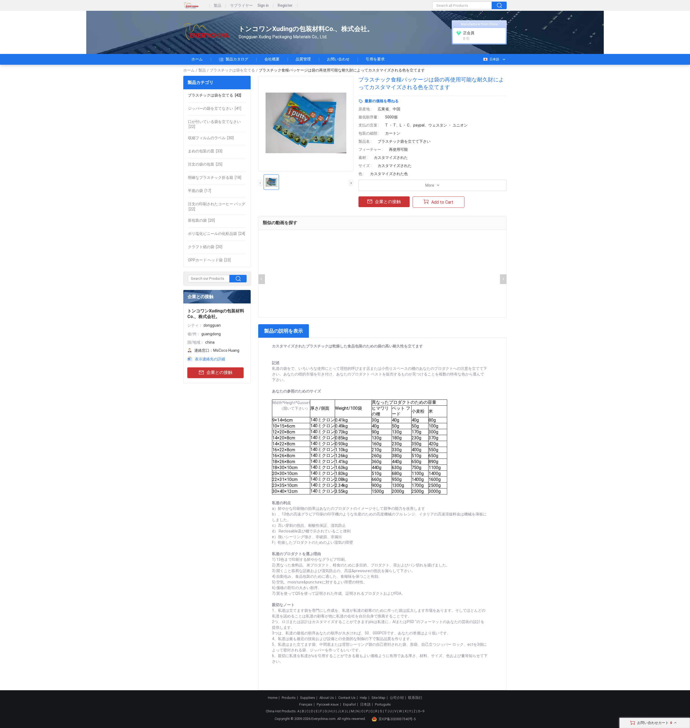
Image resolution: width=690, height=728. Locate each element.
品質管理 (303, 59)
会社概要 (272, 59)
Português (383, 704)
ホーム (197, 59)
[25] (205, 164)
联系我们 (415, 697)
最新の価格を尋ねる (382, 101)
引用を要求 (375, 59)
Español (349, 704)
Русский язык (328, 704)
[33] (205, 151)
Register (285, 5)
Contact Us (347, 697)
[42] (214, 95)
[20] (201, 220)
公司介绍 (397, 697)
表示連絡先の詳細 (210, 359)
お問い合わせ (338, 59)
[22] (214, 124)
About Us (326, 697)
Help (363, 697)
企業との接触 (219, 372)
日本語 (494, 59)
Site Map (378, 697)
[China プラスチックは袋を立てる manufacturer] (206, 32)
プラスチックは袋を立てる (232, 70)
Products (289, 697)
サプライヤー (241, 5)
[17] (199, 191)
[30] (211, 138)
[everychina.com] (196, 5)
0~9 (421, 711)
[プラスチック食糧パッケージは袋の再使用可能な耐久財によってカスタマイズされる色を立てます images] (305, 124)
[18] (214, 177)
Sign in (263, 5)
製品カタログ (237, 59)
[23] (209, 260)
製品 (217, 5)
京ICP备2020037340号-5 (397, 719)
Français (305, 704)
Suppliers (307, 697)
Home (272, 697)
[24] (216, 233)
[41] (214, 108)
